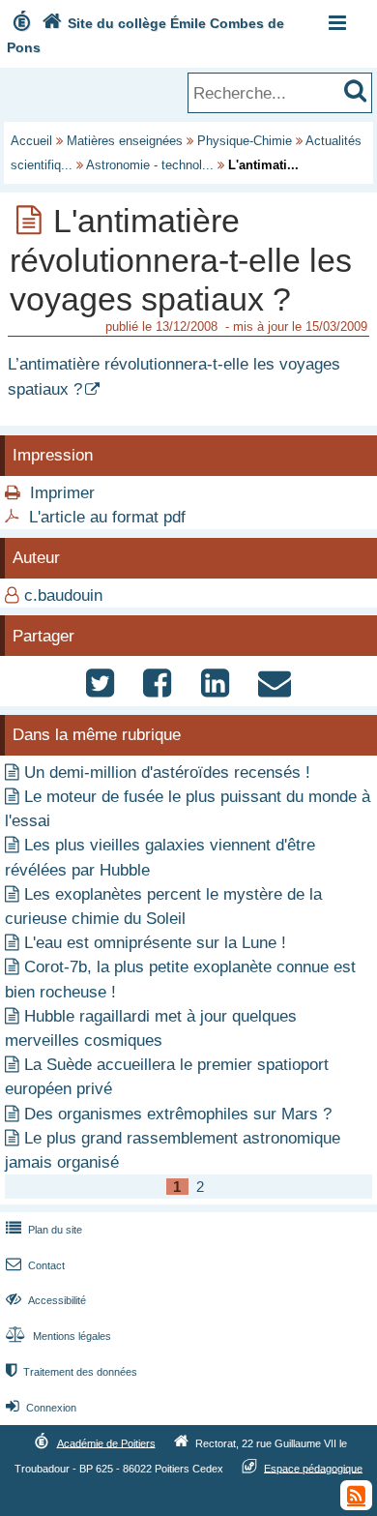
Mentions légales (58, 1336)
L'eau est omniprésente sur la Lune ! (155, 943)
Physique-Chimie (244, 141)
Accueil (31, 141)
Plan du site (44, 1229)
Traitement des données (71, 1372)
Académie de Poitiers (106, 1442)
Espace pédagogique (313, 1467)
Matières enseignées (125, 141)
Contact (35, 1265)
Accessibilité (46, 1300)
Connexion (41, 1407)
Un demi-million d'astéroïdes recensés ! (167, 772)
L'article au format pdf (107, 517)
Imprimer (62, 493)
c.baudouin (63, 595)
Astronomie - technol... (150, 165)
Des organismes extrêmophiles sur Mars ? (178, 1114)
